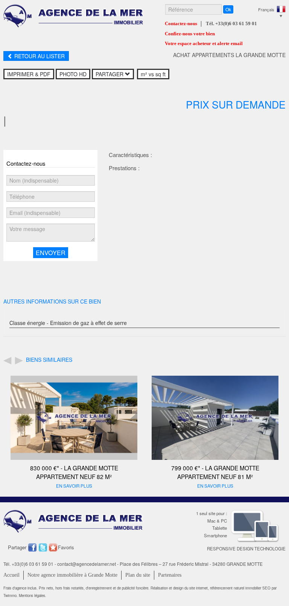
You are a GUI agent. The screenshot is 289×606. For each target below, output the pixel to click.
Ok (228, 9)
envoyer (50, 252)
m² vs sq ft (153, 74)
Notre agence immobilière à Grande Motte (72, 575)
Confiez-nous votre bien (190, 33)
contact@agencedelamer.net (86, 564)
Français (266, 9)
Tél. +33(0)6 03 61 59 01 (231, 23)
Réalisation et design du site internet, (180, 588)
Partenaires (169, 575)
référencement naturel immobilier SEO (241, 588)
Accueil (11, 575)
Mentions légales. (32, 595)
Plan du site (137, 575)
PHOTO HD (73, 74)
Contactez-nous (181, 23)
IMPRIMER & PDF (28, 74)
